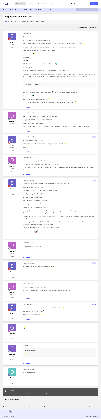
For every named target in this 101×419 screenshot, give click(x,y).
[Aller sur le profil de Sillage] (6, 21)
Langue (6, 416)
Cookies (12, 416)
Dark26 (12, 378)
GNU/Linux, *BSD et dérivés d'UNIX (35, 21)
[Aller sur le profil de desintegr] (12, 115)
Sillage (11, 21)
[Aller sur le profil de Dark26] (12, 372)
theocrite (12, 354)
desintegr (12, 121)
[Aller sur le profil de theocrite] (12, 348)
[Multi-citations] (23, 107)
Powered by (90, 416)
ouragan (12, 334)
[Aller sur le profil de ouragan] (12, 328)
